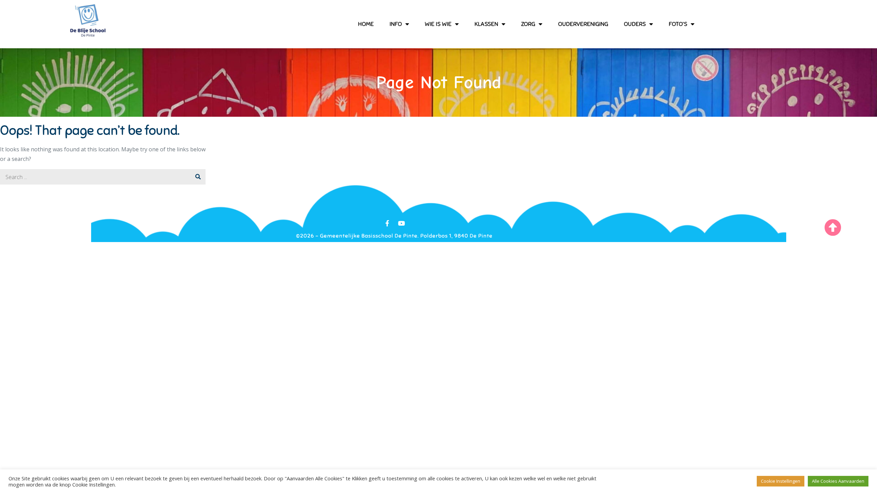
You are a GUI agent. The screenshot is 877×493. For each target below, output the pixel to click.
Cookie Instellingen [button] (780, 481)
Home (366, 24)
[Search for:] (103, 177)
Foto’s (678, 24)
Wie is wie (438, 24)
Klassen (486, 24)
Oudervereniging (583, 24)
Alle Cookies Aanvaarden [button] (838, 481)
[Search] (198, 177)
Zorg (528, 24)
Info (396, 24)
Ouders (635, 24)
